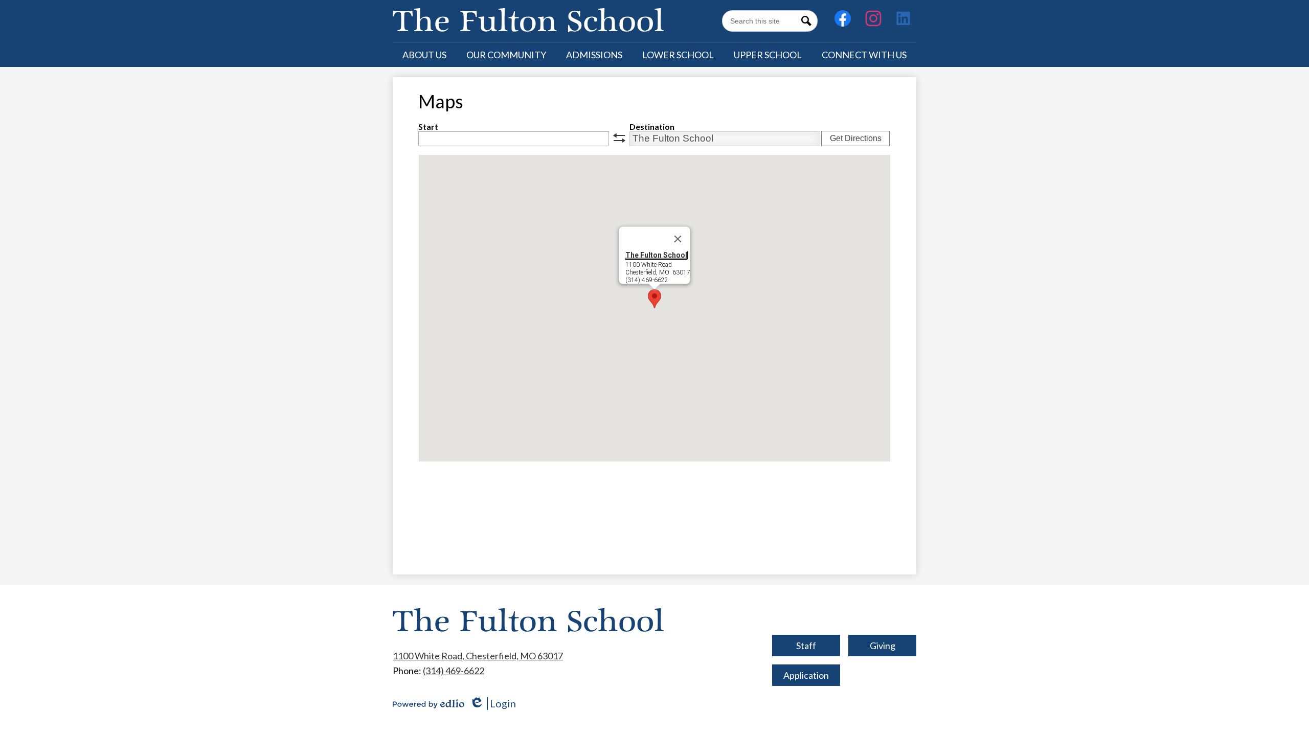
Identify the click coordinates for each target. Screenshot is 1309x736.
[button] (424, 54)
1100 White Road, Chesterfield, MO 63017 (478, 655)
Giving (882, 645)
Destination (651, 126)
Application (806, 675)
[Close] (678, 238)
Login (492, 703)
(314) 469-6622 (453, 670)
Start (428, 126)
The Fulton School (656, 254)
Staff (806, 645)
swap (619, 138)
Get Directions (856, 138)
